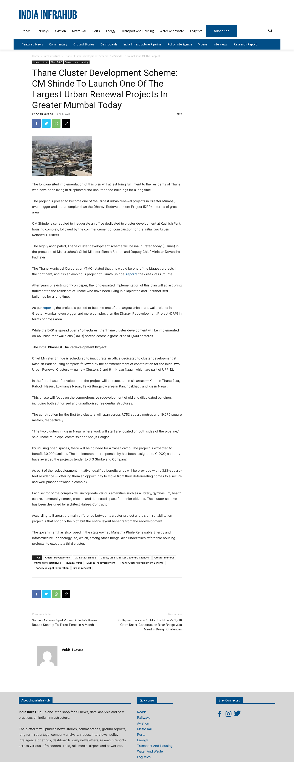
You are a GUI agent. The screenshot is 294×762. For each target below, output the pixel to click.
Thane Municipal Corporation (51, 567)
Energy (142, 740)
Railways (143, 717)
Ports (141, 734)
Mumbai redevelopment (101, 562)
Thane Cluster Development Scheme (142, 562)
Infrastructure (52, 56)
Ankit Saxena (44, 113)
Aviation (143, 723)
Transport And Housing (155, 746)
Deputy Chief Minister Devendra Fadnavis (125, 557)
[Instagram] (228, 713)
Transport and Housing (76, 62)
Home (36, 56)
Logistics (144, 757)
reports (132, 274)
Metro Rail (145, 729)
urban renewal (82, 567)
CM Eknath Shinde (85, 557)
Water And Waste (150, 751)
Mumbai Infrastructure (47, 562)
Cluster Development (57, 557)
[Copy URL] (66, 123)
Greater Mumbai (164, 557)
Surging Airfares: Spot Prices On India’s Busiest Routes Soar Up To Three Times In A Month (65, 622)
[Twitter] (46, 123)
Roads (142, 712)
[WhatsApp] (56, 123)
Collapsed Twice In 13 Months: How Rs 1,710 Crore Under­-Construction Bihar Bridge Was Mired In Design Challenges (150, 624)
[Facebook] (36, 123)
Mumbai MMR (74, 562)
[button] (270, 30)
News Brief (56, 62)
